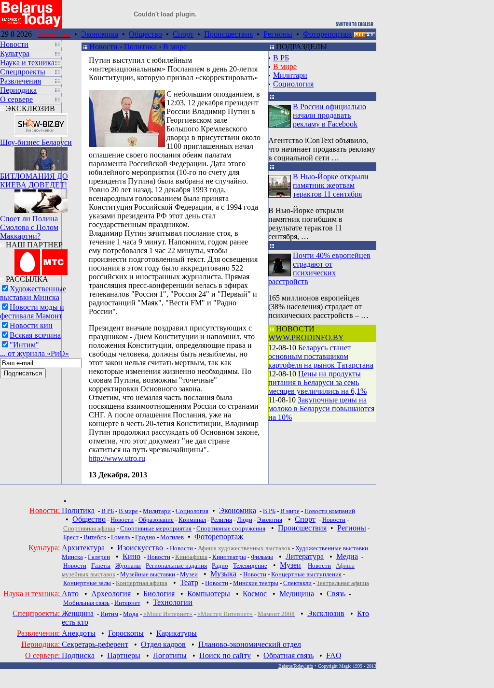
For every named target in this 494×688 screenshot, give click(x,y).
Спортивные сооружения (230, 528)
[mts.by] (41, 260)
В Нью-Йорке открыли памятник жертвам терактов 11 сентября (331, 185)
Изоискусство (140, 548)
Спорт (183, 34)
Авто (70, 593)
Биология (159, 593)
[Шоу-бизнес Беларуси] (41, 122)
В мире (175, 47)
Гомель (120, 537)
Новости (103, 47)
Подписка (78, 655)
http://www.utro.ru (117, 458)
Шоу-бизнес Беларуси (36, 142)
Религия (221, 519)
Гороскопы (126, 633)
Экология (269, 519)
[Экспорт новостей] (364, 34)
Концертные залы (87, 583)
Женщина (78, 613)
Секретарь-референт (95, 644)
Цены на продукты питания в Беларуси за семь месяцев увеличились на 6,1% (317, 382)
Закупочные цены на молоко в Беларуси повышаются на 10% (321, 408)
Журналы (128, 565)
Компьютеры (208, 593)
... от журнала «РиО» (34, 353)
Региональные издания (176, 565)
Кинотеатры (229, 556)
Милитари (290, 75)
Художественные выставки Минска (33, 293)
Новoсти (216, 583)
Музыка (223, 574)
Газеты (100, 565)
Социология (293, 84)
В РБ (281, 58)
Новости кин (31, 325)
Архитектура (83, 548)
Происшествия (228, 34)
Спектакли (297, 583)
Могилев (172, 537)
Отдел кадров (163, 644)
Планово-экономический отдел (249, 644)
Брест (71, 537)
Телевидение (250, 565)
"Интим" (24, 345)
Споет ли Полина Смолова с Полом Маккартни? (29, 227)
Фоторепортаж (327, 34)
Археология (111, 593)
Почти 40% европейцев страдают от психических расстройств (319, 268)
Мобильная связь (86, 602)
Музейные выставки (147, 574)
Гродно (145, 537)
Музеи (290, 565)
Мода (130, 613)
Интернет (127, 602)
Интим (109, 613)
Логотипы (170, 655)
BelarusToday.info (295, 666)
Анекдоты (79, 633)
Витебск (94, 537)
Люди (244, 519)
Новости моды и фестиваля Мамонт (32, 311)
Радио (220, 565)
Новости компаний (329, 511)
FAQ (334, 655)
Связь (336, 593)
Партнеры (123, 655)
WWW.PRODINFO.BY (306, 337)
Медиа (347, 556)
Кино (131, 556)
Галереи (99, 556)
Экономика (99, 34)
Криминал (192, 519)
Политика (140, 47)
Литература (305, 556)
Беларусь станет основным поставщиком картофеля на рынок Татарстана (320, 356)
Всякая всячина (35, 335)
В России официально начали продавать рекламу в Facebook (329, 115)
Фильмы (262, 556)
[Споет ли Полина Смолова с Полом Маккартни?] (41, 199)
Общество (145, 34)
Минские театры (255, 583)
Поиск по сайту (225, 655)
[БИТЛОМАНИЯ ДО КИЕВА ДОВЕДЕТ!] (41, 156)
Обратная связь (288, 655)
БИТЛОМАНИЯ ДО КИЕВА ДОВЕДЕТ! (34, 180)
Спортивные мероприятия (156, 528)
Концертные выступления (306, 574)
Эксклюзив (325, 613)
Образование (156, 519)
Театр (189, 582)
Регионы (277, 34)
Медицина (296, 593)
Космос (255, 593)
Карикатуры (176, 633)
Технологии (172, 602)
